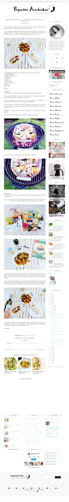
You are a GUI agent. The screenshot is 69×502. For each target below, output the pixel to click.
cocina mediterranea (17, 343)
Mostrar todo (61, 438)
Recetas (36, 343)
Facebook (51, 59)
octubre (52, 309)
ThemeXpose (34, 489)
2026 (51, 293)
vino (42, 343)
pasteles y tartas (33, 437)
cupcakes (34, 428)
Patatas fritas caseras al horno (56, 326)
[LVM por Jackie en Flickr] (53, 284)
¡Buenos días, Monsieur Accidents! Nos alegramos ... (53, 451)
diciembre (52, 305)
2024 (51, 296)
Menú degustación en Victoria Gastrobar (57, 340)
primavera (29, 439)
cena (13, 343)
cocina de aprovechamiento (29, 423)
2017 (51, 360)
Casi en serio (48, 432)
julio (51, 347)
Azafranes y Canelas (49, 417)
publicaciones (35, 439)
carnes (26, 421)
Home (11, 1)
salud (40, 441)
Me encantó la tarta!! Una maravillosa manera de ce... (53, 454)
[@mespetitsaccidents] (29, 454)
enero (52, 356)
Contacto (56, 1)
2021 (51, 301)
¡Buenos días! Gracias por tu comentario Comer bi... (53, 459)
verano (40, 343)
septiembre (53, 310)
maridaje (33, 343)
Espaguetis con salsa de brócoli (56, 345)
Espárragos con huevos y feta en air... (10, 372)
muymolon (47, 435)
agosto (52, 312)
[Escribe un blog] (24, 340)
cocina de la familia (28, 425)
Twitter (57, 59)
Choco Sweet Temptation (55, 320)
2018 (51, 358)
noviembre (52, 307)
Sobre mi (47, 1)
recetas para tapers (28, 441)
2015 (51, 363)
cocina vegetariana (24, 343)
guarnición (30, 432)
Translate (56, 86)
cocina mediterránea (35, 425)
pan (28, 437)
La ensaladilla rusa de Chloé (14, 424)
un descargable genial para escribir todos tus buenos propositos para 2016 (53, 437)
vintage (38, 444)
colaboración (30, 343)
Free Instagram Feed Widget (34, 467)
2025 (51, 294)
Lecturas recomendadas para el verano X (14, 439)
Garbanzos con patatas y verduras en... (24, 372)
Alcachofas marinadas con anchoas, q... (38, 372)
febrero (52, 355)
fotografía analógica (37, 430)
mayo (52, 350)
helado (35, 432)
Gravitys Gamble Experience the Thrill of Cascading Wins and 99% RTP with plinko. (52, 434)
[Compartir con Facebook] (26, 340)
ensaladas (26, 430)
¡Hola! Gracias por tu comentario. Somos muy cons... (53, 462)
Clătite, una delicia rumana (57, 252)
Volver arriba (34, 491)
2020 (51, 302)
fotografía (31, 430)
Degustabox (6, 200)
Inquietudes (33, 1)
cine (32, 421)
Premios (51, 1)
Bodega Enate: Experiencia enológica (57, 328)
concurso (26, 428)
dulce (38, 428)
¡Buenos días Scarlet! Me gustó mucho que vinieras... (53, 457)
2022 (51, 299)
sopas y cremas (27, 444)
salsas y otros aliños (35, 441)
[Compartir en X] (25, 340)
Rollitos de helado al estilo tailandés (15, 431)
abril (51, 352)
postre (26, 439)
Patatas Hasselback (56, 242)
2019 (51, 304)
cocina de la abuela (37, 423)
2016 (51, 361)
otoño (26, 437)
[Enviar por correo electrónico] (23, 340)
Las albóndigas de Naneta (14, 418)
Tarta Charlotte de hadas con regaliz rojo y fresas (15, 445)
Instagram (62, 59)
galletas (26, 432)
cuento (30, 428)
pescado (38, 437)
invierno (38, 432)
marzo (52, 353)
